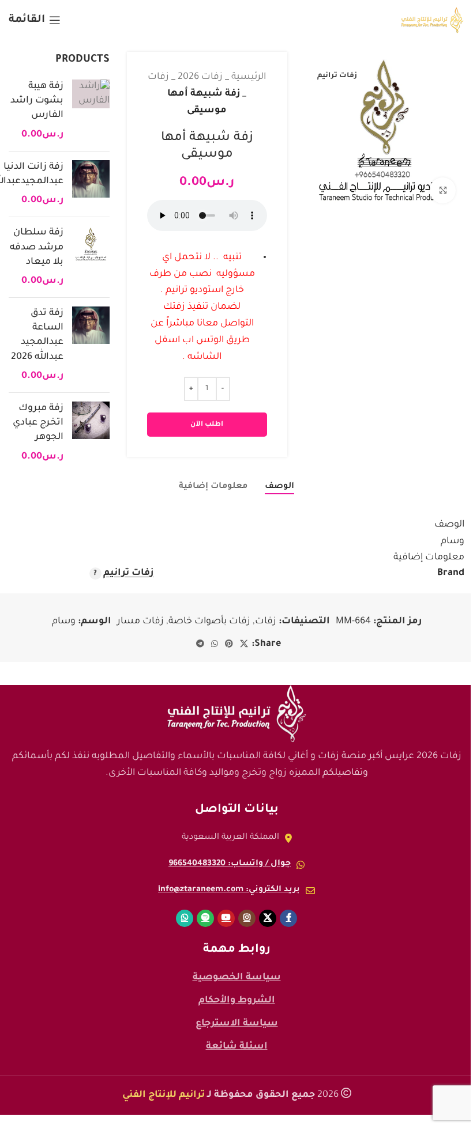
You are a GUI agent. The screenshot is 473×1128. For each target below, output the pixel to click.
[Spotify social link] (205, 918)
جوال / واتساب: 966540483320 (229, 864)
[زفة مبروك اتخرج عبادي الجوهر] (91, 433)
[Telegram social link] (200, 644)
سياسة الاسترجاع (237, 1024)
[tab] (279, 487)
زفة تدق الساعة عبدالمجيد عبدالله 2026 (37, 335)
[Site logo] (432, 21)
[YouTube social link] (226, 918)
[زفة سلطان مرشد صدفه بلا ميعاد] (91, 257)
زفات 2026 (200, 77)
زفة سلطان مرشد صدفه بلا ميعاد (36, 247)
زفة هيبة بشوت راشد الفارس (36, 100)
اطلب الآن (206, 425)
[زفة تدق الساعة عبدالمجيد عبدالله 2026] (91, 345)
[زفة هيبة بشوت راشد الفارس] (91, 111)
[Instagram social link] (247, 918)
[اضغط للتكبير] (443, 190)
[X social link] (243, 644)
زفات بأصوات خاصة (209, 621)
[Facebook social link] (288, 918)
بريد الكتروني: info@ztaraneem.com (229, 890)
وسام (64, 621)
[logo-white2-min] (236, 714)
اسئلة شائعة (237, 1047)
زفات (158, 77)
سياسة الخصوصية (237, 977)
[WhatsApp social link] (215, 644)
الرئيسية (248, 77)
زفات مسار (140, 621)
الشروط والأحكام (236, 1000)
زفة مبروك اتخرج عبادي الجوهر (38, 422)
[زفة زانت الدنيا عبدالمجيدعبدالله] (91, 184)
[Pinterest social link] (229, 644)
